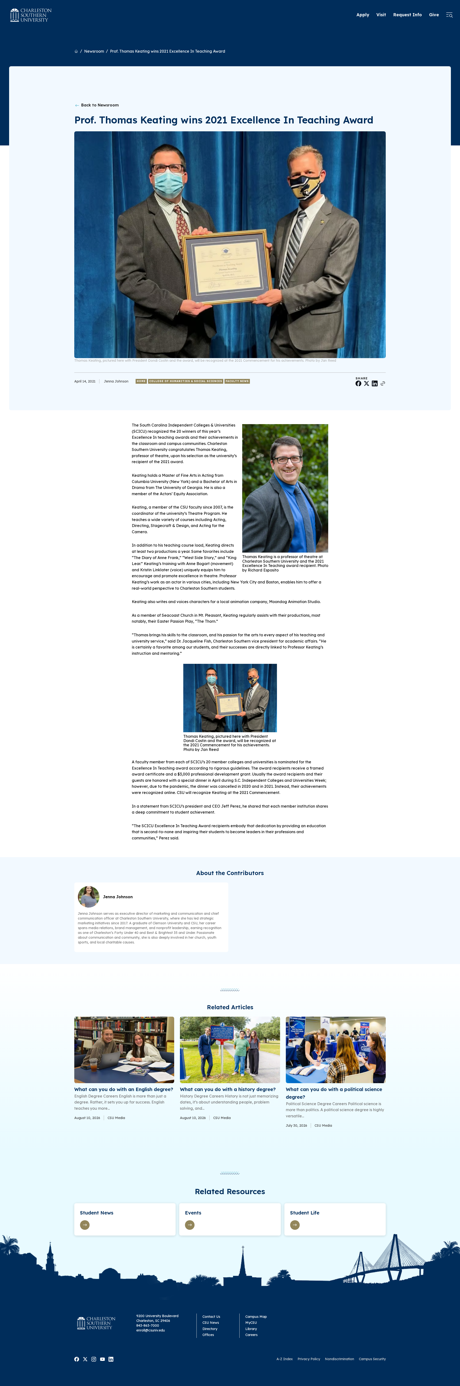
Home (141, 381)
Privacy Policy (309, 1359)
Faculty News (237, 381)
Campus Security (372, 1359)
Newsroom (94, 51)
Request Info (407, 14)
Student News (96, 1213)
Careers (251, 1335)
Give (434, 14)
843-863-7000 (147, 1325)
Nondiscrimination (339, 1359)
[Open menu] (449, 15)
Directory (209, 1329)
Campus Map (256, 1316)
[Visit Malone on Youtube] (102, 1358)
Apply (362, 14)
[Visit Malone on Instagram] (93, 1358)
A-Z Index (284, 1359)
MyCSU (251, 1322)
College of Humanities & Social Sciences (185, 381)
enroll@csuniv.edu (150, 1330)
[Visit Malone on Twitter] (85, 1358)
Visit (381, 14)
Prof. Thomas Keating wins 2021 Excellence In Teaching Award (167, 51)
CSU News (210, 1322)
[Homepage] (31, 15)
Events (193, 1213)
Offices (208, 1335)
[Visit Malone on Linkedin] (111, 1358)
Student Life (304, 1213)
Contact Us (211, 1316)
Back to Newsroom (99, 105)
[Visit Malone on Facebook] (76, 1358)
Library (251, 1329)
